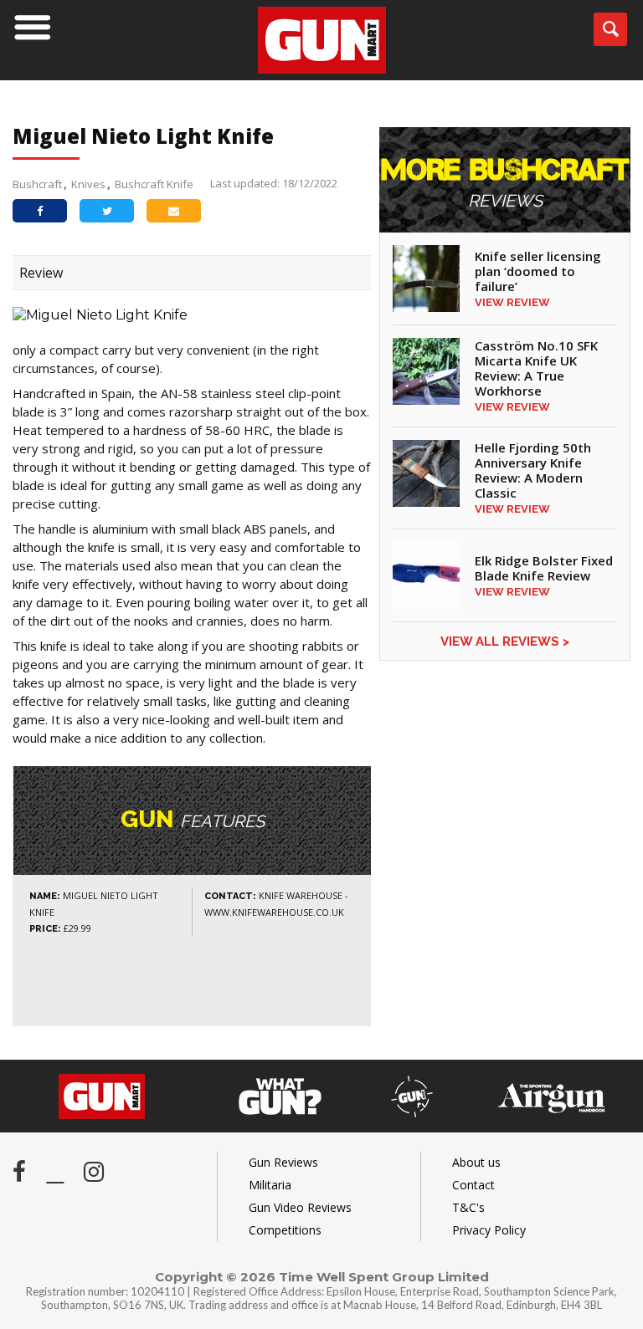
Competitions (285, 1230)
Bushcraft (37, 184)
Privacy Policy (489, 1230)
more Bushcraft (505, 183)
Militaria (270, 1185)
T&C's (468, 1207)
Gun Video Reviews (300, 1207)
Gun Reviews (283, 1162)
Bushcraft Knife (154, 184)
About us (476, 1162)
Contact (473, 1185)
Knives (88, 184)
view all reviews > (504, 641)
